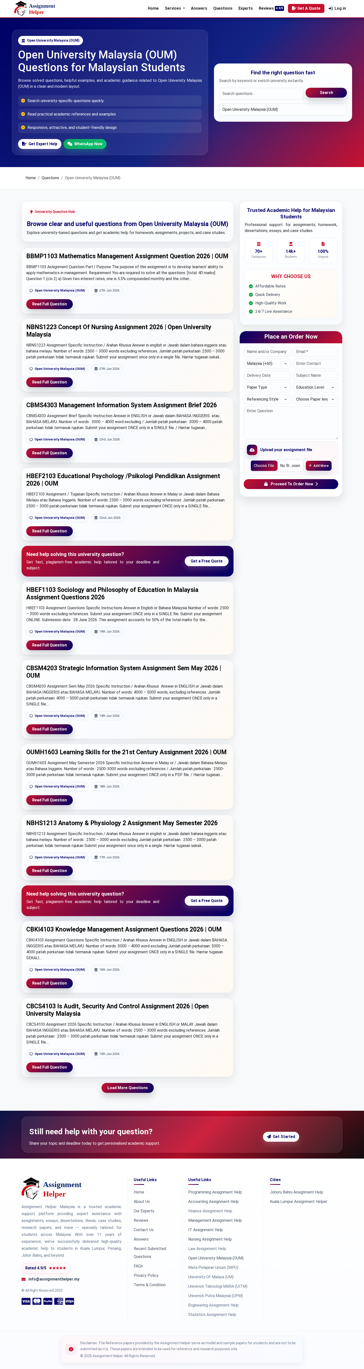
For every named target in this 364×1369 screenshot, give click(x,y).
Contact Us (144, 1229)
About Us (142, 1201)
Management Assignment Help (215, 1220)
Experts (245, 8)
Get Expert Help (42, 144)
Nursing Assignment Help (210, 1239)
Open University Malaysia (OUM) (60, 290)
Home (153, 8)
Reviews (266, 8)
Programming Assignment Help (215, 1192)
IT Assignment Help (205, 1229)
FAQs (138, 1266)
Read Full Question (49, 304)
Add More (321, 465)
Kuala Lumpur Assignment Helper (298, 1201)
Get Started (284, 1136)
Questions (223, 8)
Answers (199, 8)
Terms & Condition (150, 1284)
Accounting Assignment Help (213, 1201)
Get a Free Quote (207, 561)
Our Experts (144, 1211)
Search (326, 92)
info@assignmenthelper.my (53, 1279)
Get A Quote (308, 8)
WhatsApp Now (88, 144)
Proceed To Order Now (292, 484)
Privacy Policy (146, 1275)
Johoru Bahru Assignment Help (296, 1192)
